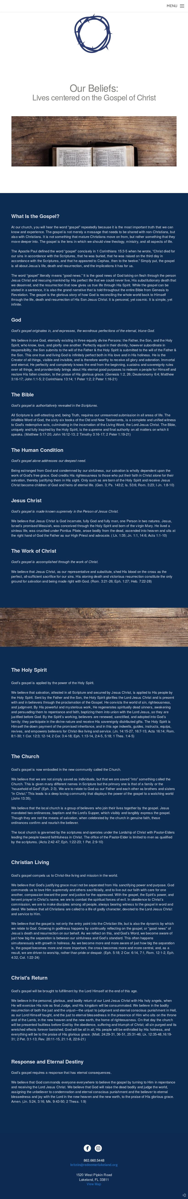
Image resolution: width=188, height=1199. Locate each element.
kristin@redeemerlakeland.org (94, 1165)
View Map (94, 1184)
